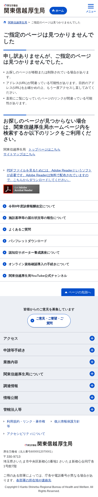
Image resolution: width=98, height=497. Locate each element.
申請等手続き (14, 350)
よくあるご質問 (20, 229)
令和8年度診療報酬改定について (32, 206)
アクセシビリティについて (26, 433)
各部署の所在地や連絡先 (33, 480)
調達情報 (10, 386)
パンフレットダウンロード (28, 241)
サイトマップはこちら (19, 154)
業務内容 (10, 362)
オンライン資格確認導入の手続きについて (39, 264)
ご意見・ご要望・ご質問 (49, 320)
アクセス (10, 338)
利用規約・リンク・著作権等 (26, 424)
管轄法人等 (12, 409)
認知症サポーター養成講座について (34, 252)
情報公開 (10, 398)
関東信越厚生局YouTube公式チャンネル (38, 275)
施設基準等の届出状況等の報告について (37, 218)
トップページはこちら (44, 149)
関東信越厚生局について (23, 374)
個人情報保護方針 (67, 421)
